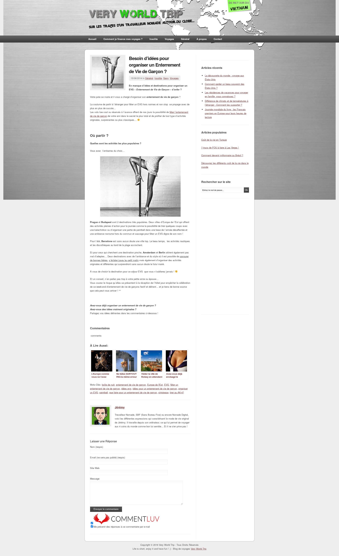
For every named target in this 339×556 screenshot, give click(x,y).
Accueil (92, 39)
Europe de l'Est (155, 384)
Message (94, 478)
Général (185, 39)
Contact (218, 39)
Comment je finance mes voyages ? (122, 39)
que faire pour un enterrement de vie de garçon (133, 392)
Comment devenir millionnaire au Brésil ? (222, 155)
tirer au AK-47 (177, 392)
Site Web (94, 468)
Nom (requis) (96, 446)
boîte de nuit (108, 384)
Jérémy (120, 407)
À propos (202, 39)
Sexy (165, 78)
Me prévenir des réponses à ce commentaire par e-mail (122, 526)
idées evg (126, 388)
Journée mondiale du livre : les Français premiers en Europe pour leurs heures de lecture (225, 113)
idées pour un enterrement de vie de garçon (155, 388)
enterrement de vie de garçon (131, 384)
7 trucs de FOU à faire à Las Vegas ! (220, 147)
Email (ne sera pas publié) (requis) (107, 457)
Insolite (154, 39)
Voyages (169, 39)
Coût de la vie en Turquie (214, 139)
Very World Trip (198, 548)
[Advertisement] (226, 256)
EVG (166, 384)
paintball (103, 392)
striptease (163, 392)
